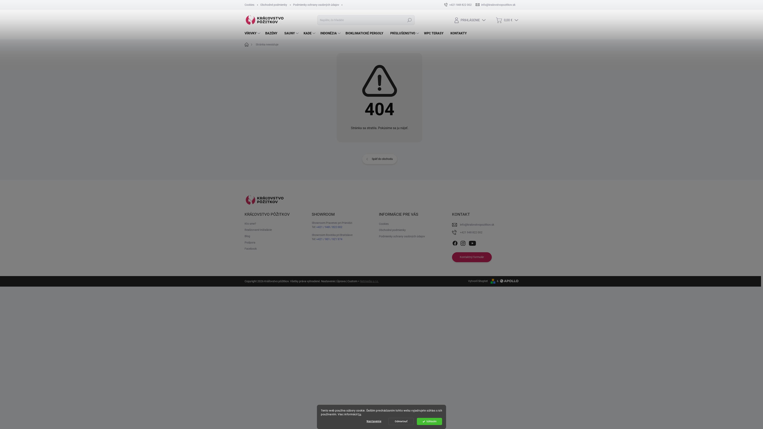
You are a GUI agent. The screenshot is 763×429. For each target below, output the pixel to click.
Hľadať (409, 20)
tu (359, 414)
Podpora (250, 242)
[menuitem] (253, 33)
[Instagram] (463, 242)
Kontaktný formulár (472, 257)
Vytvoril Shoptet (478, 281)
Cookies (249, 4)
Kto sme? (250, 223)
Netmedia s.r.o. (369, 281)
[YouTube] (472, 242)
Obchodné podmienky (273, 4)
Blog (247, 236)
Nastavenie (374, 421)
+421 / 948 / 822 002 (329, 227)
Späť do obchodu (382, 158)
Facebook (251, 248)
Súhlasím (431, 421)
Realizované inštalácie (258, 229)
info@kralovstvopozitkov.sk (477, 224)
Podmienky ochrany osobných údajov (316, 4)
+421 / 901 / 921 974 (329, 239)
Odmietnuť (401, 421)
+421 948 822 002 (471, 232)
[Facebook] (455, 242)
